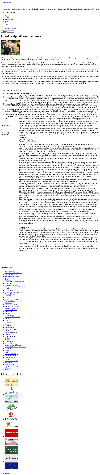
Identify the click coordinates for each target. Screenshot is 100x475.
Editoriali (7, 297)
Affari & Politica (10, 271)
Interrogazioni (9, 311)
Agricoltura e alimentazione (13, 273)
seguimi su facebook (11, 28)
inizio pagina (5, 473)
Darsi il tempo (9, 290)
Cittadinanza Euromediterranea (14, 281)
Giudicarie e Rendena (11, 304)
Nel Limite (8, 325)
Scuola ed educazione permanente (15, 347)
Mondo (7, 324)
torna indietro (20, 90)
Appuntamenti (9, 19)
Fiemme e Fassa (10, 301)
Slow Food (8, 350)
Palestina (7, 331)
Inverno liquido (9, 315)
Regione (7, 338)
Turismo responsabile (11, 361)
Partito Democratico (11, 333)
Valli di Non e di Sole (11, 366)
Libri (6, 320)
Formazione (8, 303)
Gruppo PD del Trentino (12, 306)
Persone (7, 334)
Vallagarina (8, 362)
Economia (8, 296)
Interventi (8, 313)
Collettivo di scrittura (11, 285)
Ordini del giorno (10, 327)
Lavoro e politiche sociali (12, 317)
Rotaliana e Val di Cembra (13, 345)
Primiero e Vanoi (10, 336)
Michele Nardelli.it (6, 2)
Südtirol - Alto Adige (11, 354)
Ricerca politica (9, 343)
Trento (7, 359)
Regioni (7, 340)
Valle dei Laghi (9, 364)
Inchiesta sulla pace (11, 310)
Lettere (7, 318)
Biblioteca (8, 21)
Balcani (7, 278)
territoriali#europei (10, 355)
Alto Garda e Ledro (11, 274)
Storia (6, 352)
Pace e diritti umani (11, 329)
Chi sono (7, 17)
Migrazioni (8, 322)
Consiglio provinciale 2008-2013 (15, 287)
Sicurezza (8, 348)
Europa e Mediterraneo (12, 299)
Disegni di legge (10, 294)
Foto (6, 23)
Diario (7, 25)
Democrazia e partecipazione (13, 292)
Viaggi (7, 369)
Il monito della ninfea (11, 308)
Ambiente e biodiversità (12, 276)
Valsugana (8, 368)
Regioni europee (10, 341)
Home (6, 16)
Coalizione (8, 283)
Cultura (7, 289)
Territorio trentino (10, 357)
